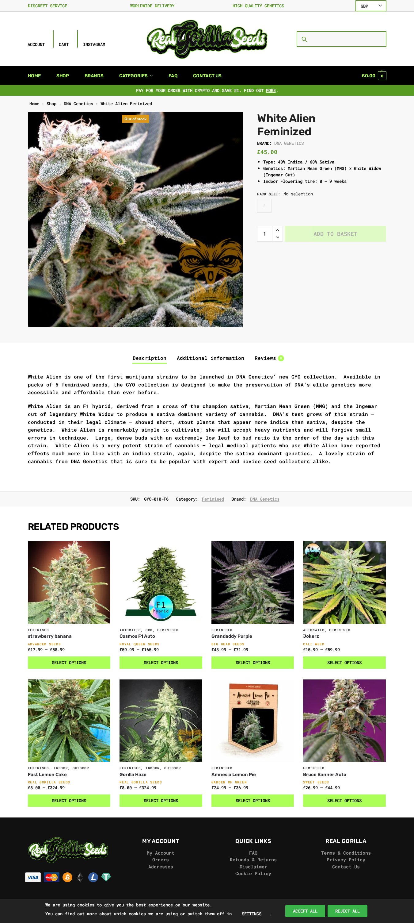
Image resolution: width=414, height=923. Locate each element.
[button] (374, 76)
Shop (51, 103)
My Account (160, 853)
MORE (271, 90)
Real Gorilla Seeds (49, 782)
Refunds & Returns (253, 859)
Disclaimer (253, 866)
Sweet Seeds (316, 782)
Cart (64, 44)
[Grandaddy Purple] (252, 582)
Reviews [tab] (268, 358)
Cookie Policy (253, 873)
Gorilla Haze (133, 774)
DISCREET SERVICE (47, 6)
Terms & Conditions (346, 853)
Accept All (305, 911)
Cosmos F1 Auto (137, 636)
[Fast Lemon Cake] (69, 720)
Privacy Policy (346, 859)
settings (251, 914)
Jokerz (311, 636)
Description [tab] (149, 358)
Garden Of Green (229, 782)
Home (34, 103)
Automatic (130, 630)
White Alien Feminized (126, 103)
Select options (69, 662)
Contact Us (346, 866)
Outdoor (81, 768)
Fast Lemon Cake (47, 774)
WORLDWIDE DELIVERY (152, 6)
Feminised (213, 499)
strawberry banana (50, 636)
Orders (160, 859)
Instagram (94, 44)
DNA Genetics (78, 103)
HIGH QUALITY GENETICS (258, 6)
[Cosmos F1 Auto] (161, 582)
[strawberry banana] (69, 582)
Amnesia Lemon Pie (233, 774)
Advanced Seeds (44, 644)
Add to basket (335, 233)
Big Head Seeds (228, 644)
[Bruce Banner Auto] (344, 720)
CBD (149, 630)
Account (36, 44)
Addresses (160, 866)
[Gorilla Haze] (161, 720)
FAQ (253, 853)
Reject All (347, 911)
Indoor (61, 768)
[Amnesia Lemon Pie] (252, 720)
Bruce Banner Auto (324, 774)
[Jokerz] (344, 582)
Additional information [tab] (210, 358)
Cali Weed (313, 644)
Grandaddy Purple (231, 636)
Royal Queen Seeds (140, 644)
